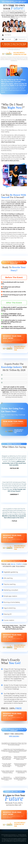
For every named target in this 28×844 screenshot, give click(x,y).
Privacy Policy (16, 836)
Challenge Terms (23, 836)
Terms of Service (23, 59)
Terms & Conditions (8, 836)
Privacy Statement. (14, 60)
